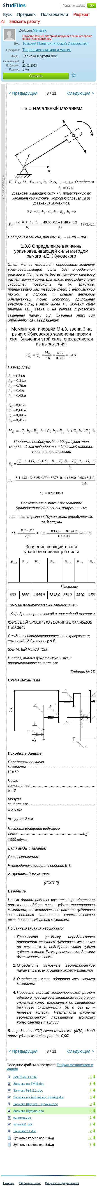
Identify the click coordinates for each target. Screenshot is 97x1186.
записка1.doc (23, 1124)
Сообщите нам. (42, 39)
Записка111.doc (24, 1131)
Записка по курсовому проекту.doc (38, 1097)
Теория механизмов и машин (46, 50)
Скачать (36, 76)
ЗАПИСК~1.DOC (25, 1077)
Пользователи (54, 14)
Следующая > (80, 93)
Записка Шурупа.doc (28, 1111)
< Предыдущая (23, 93)
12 (90, 1138)
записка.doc (22, 1117)
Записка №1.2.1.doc (28, 1090)
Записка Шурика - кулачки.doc (35, 1104)
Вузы (8, 14)
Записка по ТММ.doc (28, 1083)
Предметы (27, 14)
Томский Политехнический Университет (55, 43)
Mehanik (39, 30)
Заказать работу (24, 21)
